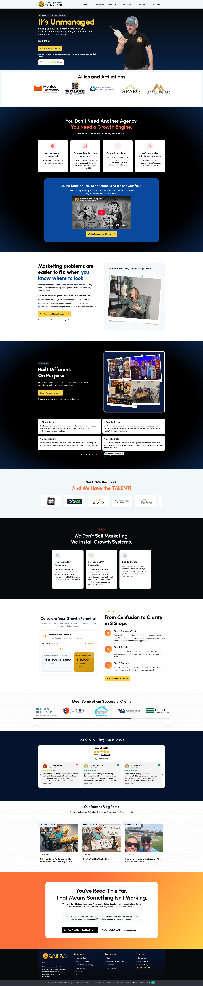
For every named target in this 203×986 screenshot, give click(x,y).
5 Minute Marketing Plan (115, 961)
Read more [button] (47, 784)
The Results (99, 4)
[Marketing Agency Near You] (51, 4)
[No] (200, 983)
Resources (142, 4)
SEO (77, 975)
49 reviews (105, 755)
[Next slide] (168, 101)
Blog (108, 958)
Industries (127, 4)
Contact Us (142, 958)
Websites (79, 971)
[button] (51, 62)
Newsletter (110, 965)
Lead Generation (81, 968)
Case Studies (111, 968)
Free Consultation (144, 961)
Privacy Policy (143, 965)
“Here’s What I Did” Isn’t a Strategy (97, 859)
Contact (156, 4)
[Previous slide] (35, 101)
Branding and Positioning (84, 961)
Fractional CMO (81, 958)
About (84, 4)
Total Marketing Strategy (84, 965)
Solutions (112, 4)
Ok (153, 983)
